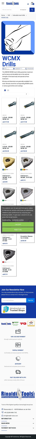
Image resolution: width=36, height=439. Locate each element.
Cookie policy (6, 220)
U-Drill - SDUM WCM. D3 (25, 118)
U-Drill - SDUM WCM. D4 (7, 147)
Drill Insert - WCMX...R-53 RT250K (7, 269)
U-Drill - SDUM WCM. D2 (7, 118)
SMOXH (4, 115)
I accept (18, 225)
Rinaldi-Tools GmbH (8, 173)
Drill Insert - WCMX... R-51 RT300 (7, 239)
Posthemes (15, 436)
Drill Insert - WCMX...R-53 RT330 (7, 177)
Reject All (18, 230)
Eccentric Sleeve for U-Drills (26, 237)
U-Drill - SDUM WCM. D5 (25, 147)
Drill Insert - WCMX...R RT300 (26, 176)
